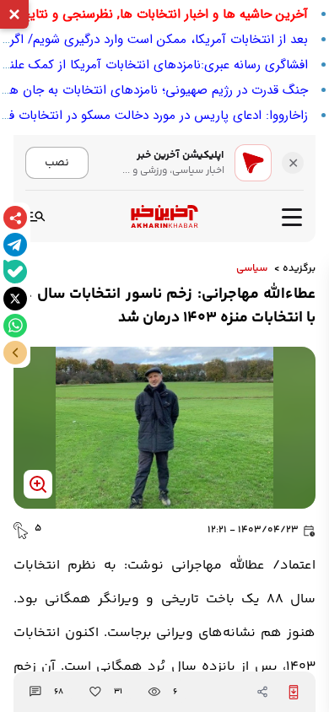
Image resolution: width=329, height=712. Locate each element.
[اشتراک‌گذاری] (15, 217)
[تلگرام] (15, 244)
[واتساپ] (15, 325)
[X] (15, 298)
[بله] (15, 271)
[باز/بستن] (15, 352)
